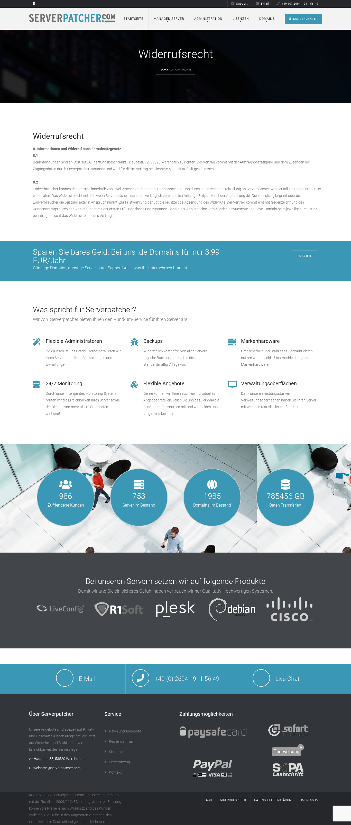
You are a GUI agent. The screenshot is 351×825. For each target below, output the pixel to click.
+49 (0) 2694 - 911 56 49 (300, 3)
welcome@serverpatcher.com (56, 768)
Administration (208, 19)
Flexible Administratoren (74, 341)
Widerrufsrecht (232, 800)
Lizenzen (241, 19)
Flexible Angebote (163, 383)
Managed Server (169, 19)
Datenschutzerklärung (273, 800)
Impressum (309, 800)
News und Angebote (125, 731)
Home (164, 70)
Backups (153, 341)
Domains (267, 19)
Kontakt (115, 772)
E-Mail (87, 678)
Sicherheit (117, 752)
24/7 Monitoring (64, 383)
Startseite (133, 19)
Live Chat (287, 678)
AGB (209, 800)
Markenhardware (260, 341)
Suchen (305, 256)
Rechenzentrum (121, 741)
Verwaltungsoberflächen (269, 383)
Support (242, 3)
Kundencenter (305, 19)
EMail (265, 3)
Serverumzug (119, 762)
